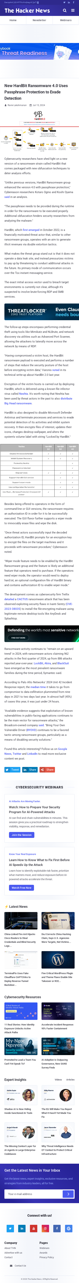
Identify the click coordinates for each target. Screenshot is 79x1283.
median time (38, 687)
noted (55, 370)
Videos (58, 1079)
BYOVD (31, 730)
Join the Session (22, 834)
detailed (9, 599)
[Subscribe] (68, 1194)
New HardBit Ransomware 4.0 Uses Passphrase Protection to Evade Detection (36, 92)
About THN (10, 1248)
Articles (70, 1079)
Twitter (17, 753)
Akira (47, 663)
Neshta (23, 393)
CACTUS (22, 599)
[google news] (69, 1228)
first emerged (31, 230)
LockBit (38, 663)
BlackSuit (63, 663)
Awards (43, 1252)
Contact (8, 1257)
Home (13, 20)
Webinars (65, 20)
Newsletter (39, 20)
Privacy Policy (47, 1257)
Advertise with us (13, 1252)
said (7, 197)
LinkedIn (32, 753)
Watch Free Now (21, 887)
